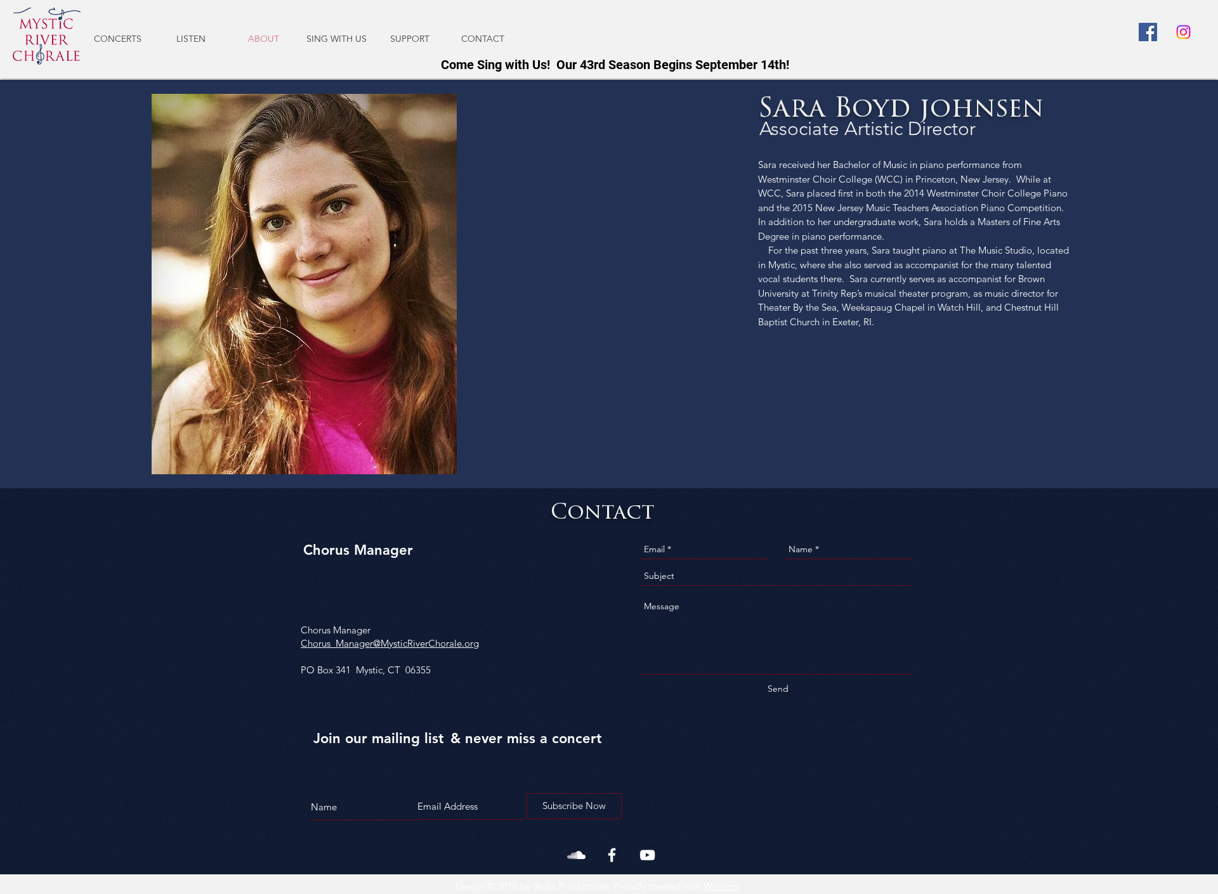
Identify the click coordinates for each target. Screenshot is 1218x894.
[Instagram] (1183, 32)
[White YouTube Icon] (647, 855)
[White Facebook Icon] (612, 855)
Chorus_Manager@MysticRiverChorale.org (390, 643)
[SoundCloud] (576, 855)
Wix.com (722, 886)
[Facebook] (1148, 32)
